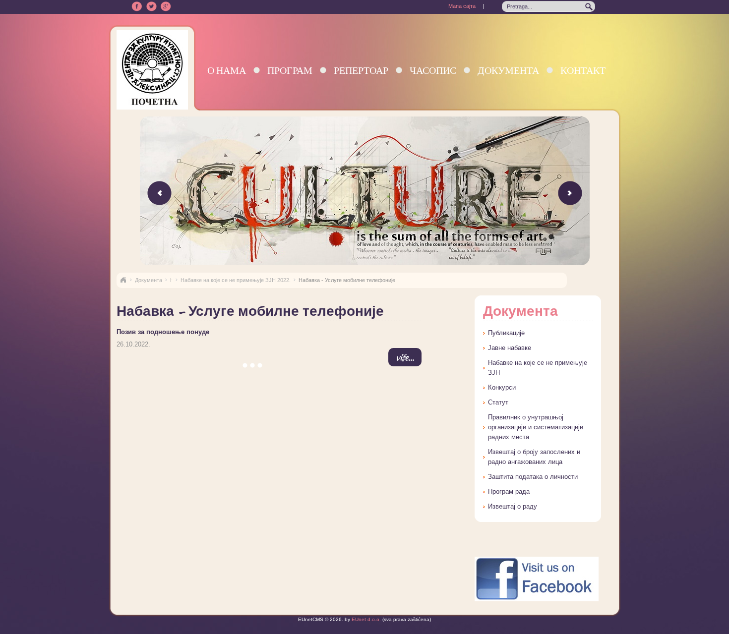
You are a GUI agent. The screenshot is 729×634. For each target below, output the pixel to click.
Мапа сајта (462, 6)
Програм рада (509, 491)
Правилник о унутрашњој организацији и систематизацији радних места (535, 427)
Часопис (433, 70)
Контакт (583, 70)
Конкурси (502, 387)
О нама (226, 70)
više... (405, 357)
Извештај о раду (512, 506)
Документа (508, 70)
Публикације (506, 333)
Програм (289, 70)
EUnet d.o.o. (365, 619)
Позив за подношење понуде (163, 332)
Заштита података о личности (533, 476)
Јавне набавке (509, 347)
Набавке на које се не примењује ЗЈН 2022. (236, 280)
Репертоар (361, 70)
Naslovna (123, 280)
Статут (498, 402)
